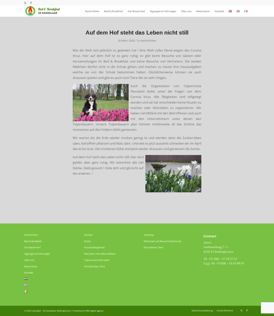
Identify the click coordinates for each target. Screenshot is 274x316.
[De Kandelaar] (42, 11)
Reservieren (30, 266)
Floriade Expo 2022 (94, 266)
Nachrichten (148, 40)
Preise (87, 241)
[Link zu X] (25, 3)
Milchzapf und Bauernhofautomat (162, 241)
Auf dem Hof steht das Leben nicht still (137, 32)
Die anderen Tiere (153, 247)
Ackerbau (149, 235)
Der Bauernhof (32, 247)
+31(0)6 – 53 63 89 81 (230, 263)
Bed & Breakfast (33, 241)
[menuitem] (92, 11)
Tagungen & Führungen (37, 253)
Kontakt (28, 272)
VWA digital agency (94, 310)
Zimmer (88, 235)
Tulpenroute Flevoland (96, 260)
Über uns (29, 260)
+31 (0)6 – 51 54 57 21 (223, 259)
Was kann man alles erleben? (100, 253)
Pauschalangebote (94, 247)
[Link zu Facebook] (31, 3)
